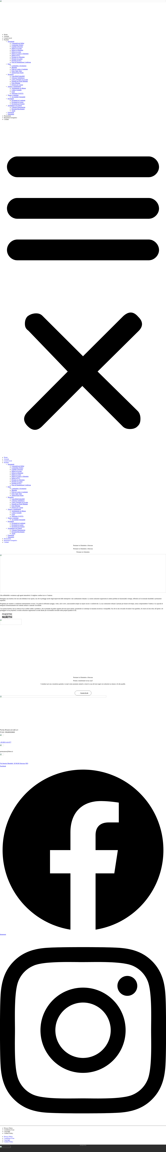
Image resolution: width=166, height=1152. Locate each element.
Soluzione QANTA (17, 93)
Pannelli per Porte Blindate (20, 81)
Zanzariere (11, 114)
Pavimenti (11, 98)
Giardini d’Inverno (17, 47)
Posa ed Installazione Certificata (21, 62)
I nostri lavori (8, 38)
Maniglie (14, 67)
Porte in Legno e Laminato (20, 69)
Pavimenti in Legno (17, 102)
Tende (13, 111)
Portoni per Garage (17, 85)
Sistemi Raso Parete (18, 72)
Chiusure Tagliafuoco (18, 78)
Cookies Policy (8, 1133)
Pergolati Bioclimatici (18, 109)
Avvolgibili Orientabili (18, 97)
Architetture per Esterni (15, 105)
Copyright (7, 1131)
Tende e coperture (13, 95)
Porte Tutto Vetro (17, 71)
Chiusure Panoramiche (18, 107)
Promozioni (7, 116)
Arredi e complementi (14, 86)
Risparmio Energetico (10, 117)
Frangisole (11, 112)
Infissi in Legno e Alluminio (20, 53)
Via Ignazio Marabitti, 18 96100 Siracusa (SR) (14, 763)
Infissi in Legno (16, 52)
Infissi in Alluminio (17, 50)
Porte (9, 64)
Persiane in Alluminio (18, 57)
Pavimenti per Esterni (18, 104)
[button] (83, 288)
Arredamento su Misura (19, 88)
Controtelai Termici (17, 45)
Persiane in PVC (17, 60)
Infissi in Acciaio (17, 48)
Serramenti (11, 41)
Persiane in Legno (17, 59)
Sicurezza (11, 74)
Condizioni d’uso (9, 1130)
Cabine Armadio (17, 90)
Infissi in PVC (16, 55)
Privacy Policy (8, 1128)
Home (6, 34)
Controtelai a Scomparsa (19, 66)
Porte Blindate (16, 83)
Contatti (6, 119)
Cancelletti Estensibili (18, 76)
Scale (13, 92)
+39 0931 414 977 (5, 742)
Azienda (6, 36)
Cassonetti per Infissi (18, 43)
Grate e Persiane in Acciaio (20, 79)
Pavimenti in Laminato (18, 100)
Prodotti (6, 40)
